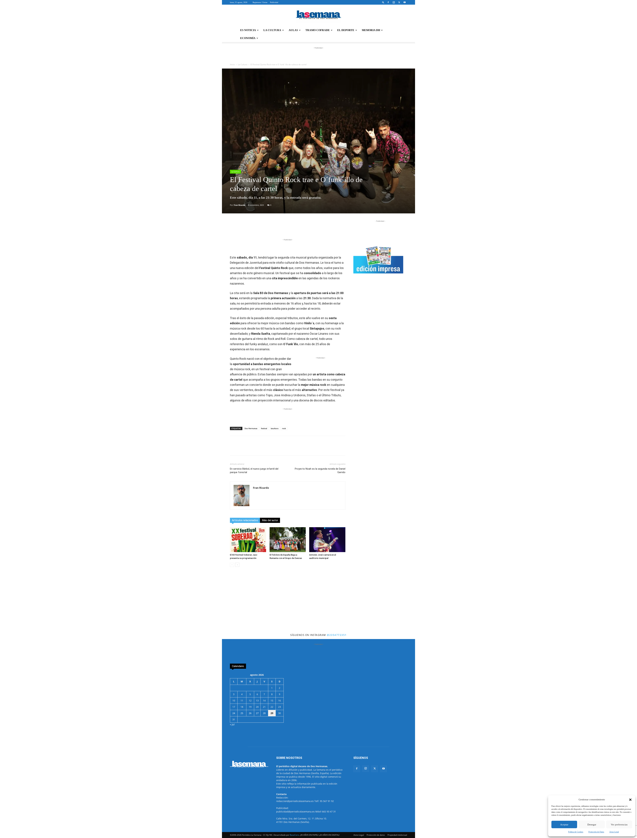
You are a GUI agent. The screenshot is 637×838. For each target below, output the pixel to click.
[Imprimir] (310, 228)
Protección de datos (376, 835)
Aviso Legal (614, 832)
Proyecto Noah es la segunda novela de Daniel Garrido (320, 470)
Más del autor (270, 520)
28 (264, 713)
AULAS (293, 30)
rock (284, 428)
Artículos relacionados (245, 520)
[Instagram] (393, 2)
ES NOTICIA (248, 30)
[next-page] (237, 565)
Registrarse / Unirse (260, 2)
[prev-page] (232, 565)
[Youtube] (404, 2)
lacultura (274, 428)
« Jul (232, 724)
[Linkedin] (287, 228)
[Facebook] (388, 2)
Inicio (232, 64)
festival (264, 428)
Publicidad (274, 2)
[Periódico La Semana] (318, 15)
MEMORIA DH (371, 30)
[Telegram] (280, 228)
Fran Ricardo (239, 205)
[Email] (302, 228)
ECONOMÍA (247, 38)
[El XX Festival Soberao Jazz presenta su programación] (248, 539)
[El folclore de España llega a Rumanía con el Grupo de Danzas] (288, 539)
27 (257, 713)
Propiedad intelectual (397, 835)
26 (250, 713)
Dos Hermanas (251, 428)
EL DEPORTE (345, 30)
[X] (399, 2)
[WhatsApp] (272, 228)
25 (242, 713)
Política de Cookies (575, 832)
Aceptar (564, 824)
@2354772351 (337, 635)
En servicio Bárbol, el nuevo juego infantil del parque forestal (254, 470)
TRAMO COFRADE (317, 30)
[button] (630, 799)
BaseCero (294, 835)
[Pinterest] (295, 228)
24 (233, 713)
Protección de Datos (596, 832)
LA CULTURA (272, 30)
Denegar (591, 824)
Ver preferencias (619, 824)
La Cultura (242, 64)
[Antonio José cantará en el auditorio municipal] (327, 539)
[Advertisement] (318, 607)
